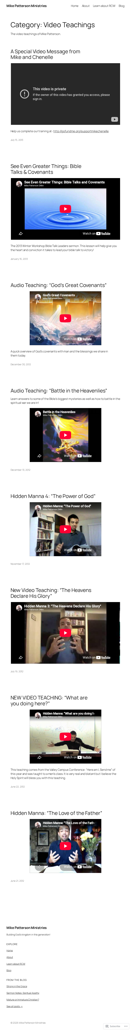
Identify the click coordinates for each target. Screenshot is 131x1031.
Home (9, 950)
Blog (8, 970)
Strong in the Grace (16, 986)
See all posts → (14, 1006)
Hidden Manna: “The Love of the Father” (56, 813)
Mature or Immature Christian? (22, 999)
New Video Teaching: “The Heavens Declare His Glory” (51, 593)
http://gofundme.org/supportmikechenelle (81, 131)
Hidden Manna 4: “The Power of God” (53, 496)
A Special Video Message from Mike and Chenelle (45, 54)
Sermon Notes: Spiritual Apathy (22, 993)
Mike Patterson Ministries (26, 5)
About (9, 957)
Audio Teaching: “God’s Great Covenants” (59, 285)
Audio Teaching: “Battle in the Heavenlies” (59, 390)
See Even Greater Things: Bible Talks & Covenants (46, 169)
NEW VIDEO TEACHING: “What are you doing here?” (49, 700)
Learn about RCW (15, 963)
